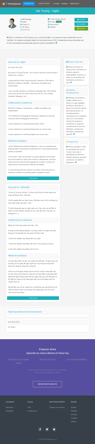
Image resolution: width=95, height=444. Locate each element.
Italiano (73, 421)
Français (74, 418)
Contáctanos (32, 411)
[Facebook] (40, 429)
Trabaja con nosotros (57, 407)
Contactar (82, 24)
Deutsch (74, 414)
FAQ (29, 407)
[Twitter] (47, 429)
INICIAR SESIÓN (44, 3)
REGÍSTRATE (29, 3)
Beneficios (9, 407)
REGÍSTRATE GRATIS (47, 384)
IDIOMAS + (65, 4)
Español (74, 411)
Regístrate (9, 411)
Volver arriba (33, 178)
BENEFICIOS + (75, 4)
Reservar (82, 28)
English (73, 407)
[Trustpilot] (54, 429)
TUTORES (56, 4)
